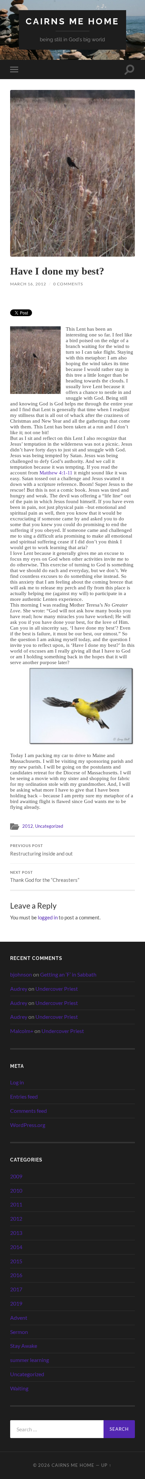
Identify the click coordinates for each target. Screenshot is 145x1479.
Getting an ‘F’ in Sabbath (68, 974)
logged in (48, 917)
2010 (16, 1190)
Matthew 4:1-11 (55, 472)
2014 (16, 1247)
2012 (27, 826)
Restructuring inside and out (41, 850)
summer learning (29, 1360)
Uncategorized (49, 826)
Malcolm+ (21, 1031)
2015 (16, 1261)
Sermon (19, 1332)
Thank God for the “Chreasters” (44, 876)
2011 (16, 1204)
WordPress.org (27, 1125)
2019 (16, 1303)
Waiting (19, 1388)
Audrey (18, 988)
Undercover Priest (56, 988)
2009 (16, 1176)
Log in (17, 1082)
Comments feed (28, 1110)
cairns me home (72, 21)
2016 (16, 1275)
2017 (16, 1289)
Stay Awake (23, 1345)
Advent (18, 1317)
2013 (16, 1232)
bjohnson (21, 974)
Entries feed (24, 1096)
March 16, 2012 (28, 283)
